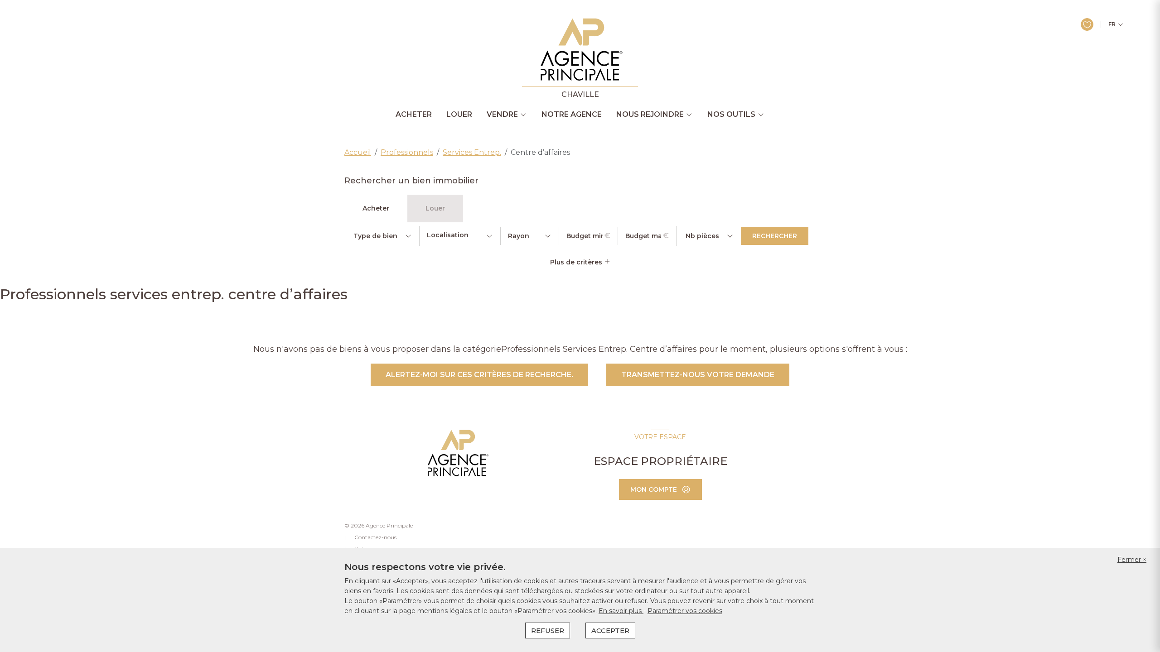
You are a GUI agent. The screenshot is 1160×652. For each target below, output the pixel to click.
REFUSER (547, 630)
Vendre (502, 114)
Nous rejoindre (650, 114)
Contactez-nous (375, 537)
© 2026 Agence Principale (378, 525)
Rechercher (774, 236)
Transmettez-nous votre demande (697, 374)
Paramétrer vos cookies (685, 611)
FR (1112, 24)
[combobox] (460, 236)
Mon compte (653, 489)
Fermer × (1131, 560)
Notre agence (571, 114)
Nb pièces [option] (702, 236)
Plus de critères (577, 262)
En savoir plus (621, 611)
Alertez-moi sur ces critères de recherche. (479, 374)
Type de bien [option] (375, 236)
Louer (459, 114)
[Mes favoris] (1087, 24)
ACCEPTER (610, 630)
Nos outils (731, 114)
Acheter (414, 114)
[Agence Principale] (457, 453)
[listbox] (382, 236)
